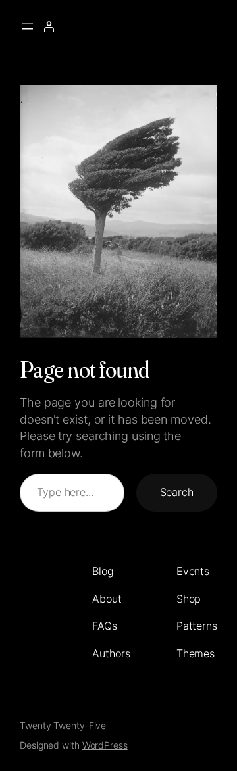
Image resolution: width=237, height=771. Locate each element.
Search (177, 492)
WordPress (105, 745)
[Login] (49, 26)
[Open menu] (28, 26)
